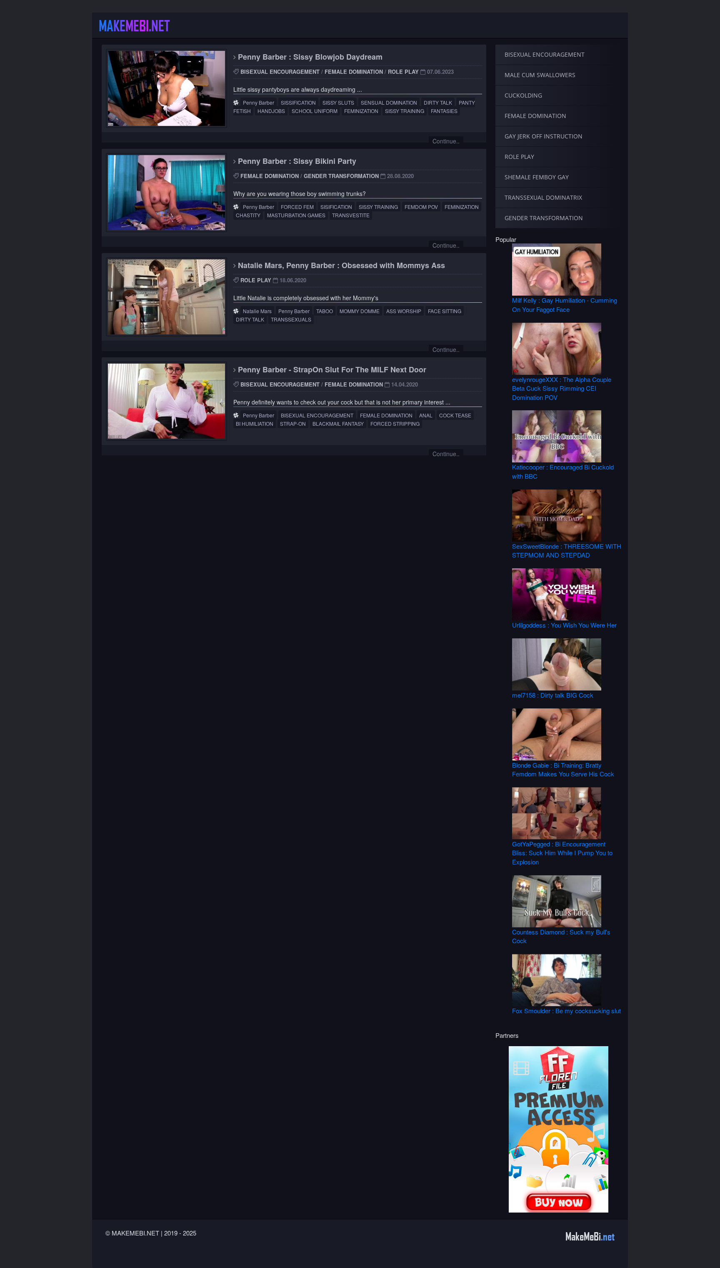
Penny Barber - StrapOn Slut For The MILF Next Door (331, 369)
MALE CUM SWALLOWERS (540, 75)
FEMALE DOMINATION (354, 71)
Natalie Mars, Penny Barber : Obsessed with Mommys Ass (340, 265)
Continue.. (446, 141)
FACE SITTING (444, 310)
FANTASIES (444, 110)
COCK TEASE (455, 415)
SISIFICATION (336, 206)
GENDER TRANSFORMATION (341, 176)
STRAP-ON (293, 423)
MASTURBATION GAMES (296, 214)
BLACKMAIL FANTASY (338, 423)
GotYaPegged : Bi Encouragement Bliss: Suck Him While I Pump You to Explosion (562, 852)
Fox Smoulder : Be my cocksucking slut (566, 1010)
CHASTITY (248, 214)
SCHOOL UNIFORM (315, 110)
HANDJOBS (271, 110)
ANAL (425, 415)
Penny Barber (258, 102)
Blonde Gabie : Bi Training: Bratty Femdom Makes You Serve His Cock (563, 769)
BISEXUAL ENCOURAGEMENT (280, 71)
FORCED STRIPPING (395, 423)
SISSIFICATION (298, 102)
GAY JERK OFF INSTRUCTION (543, 136)
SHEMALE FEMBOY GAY (537, 177)
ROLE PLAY (403, 71)
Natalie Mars (257, 310)
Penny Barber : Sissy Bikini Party (296, 161)
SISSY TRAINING (404, 110)
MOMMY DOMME (360, 310)
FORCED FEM (297, 206)
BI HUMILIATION (254, 423)
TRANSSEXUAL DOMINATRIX (543, 197)
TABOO (324, 310)
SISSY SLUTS (338, 102)
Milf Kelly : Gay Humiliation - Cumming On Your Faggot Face (564, 304)
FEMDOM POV (421, 206)
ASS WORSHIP (403, 310)
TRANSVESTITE (351, 214)
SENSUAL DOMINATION (389, 102)
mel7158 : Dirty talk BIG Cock (552, 694)
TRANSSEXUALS (291, 319)
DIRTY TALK (438, 102)
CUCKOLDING (523, 95)
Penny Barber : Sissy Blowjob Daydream (309, 56)
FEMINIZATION (361, 110)
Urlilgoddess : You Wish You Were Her (564, 624)
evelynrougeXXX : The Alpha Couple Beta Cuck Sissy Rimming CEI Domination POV (561, 388)
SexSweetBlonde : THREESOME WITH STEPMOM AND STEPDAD (566, 550)
